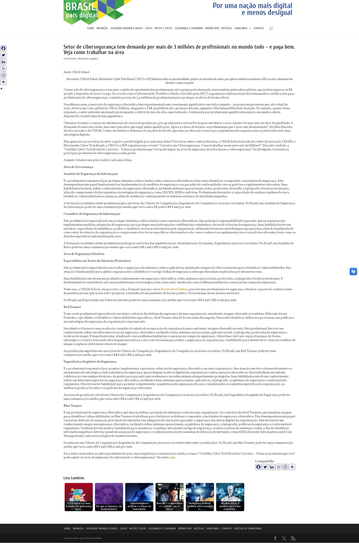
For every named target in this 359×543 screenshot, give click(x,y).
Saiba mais (241, 28)
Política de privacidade (248, 528)
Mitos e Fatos (163, 28)
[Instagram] (285, 467)
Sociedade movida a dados (126, 28)
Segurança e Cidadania (189, 28)
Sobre (90, 28)
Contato (259, 28)
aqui (172, 457)
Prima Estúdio (93, 538)
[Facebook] (258, 467)
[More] (292, 467)
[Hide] (1, 88)
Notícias (226, 28)
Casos (149, 28)
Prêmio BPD (212, 28)
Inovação (102, 28)
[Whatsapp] (279, 467)
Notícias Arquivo (88, 59)
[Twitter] (265, 467)
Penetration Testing (174, 289)
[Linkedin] (272, 467)
